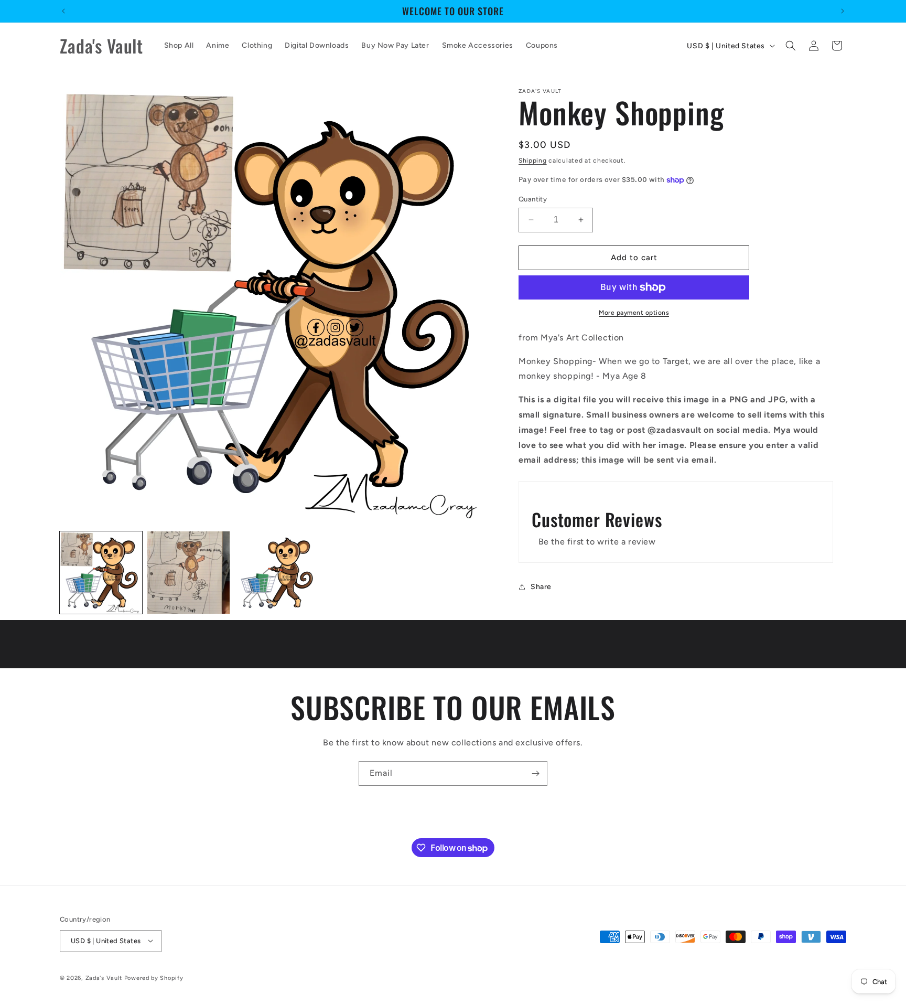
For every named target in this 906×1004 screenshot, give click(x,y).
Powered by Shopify (154, 977)
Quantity (533, 199)
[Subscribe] (535, 773)
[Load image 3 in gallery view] (276, 572)
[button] (790, 45)
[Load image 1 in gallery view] (101, 572)
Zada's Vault (104, 977)
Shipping (533, 160)
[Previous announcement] (63, 11)
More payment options (634, 312)
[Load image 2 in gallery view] (188, 572)
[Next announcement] (842, 11)
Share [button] (541, 586)
